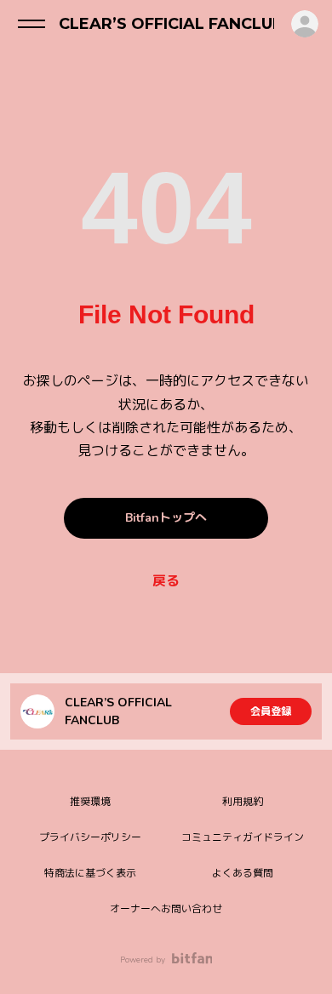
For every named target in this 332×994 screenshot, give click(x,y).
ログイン (304, 23)
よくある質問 (242, 873)
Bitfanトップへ (166, 518)
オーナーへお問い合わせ (166, 909)
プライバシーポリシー (90, 837)
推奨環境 (90, 801)
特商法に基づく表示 (90, 873)
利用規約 (242, 801)
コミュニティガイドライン (242, 837)
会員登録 (270, 711)
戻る (166, 581)
